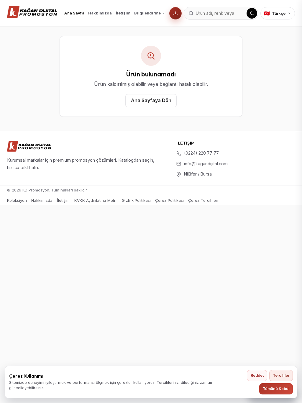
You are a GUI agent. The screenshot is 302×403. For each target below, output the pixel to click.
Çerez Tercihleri (203, 200)
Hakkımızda (100, 13)
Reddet (257, 375)
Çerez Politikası (169, 200)
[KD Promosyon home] (32, 12)
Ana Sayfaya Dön (151, 100)
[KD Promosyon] (29, 146)
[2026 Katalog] (175, 13)
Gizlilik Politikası (136, 200)
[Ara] (252, 13)
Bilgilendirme (147, 13)
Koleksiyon (17, 200)
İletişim (123, 13)
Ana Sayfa (74, 13)
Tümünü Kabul (276, 388)
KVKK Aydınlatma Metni (95, 200)
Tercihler (281, 375)
